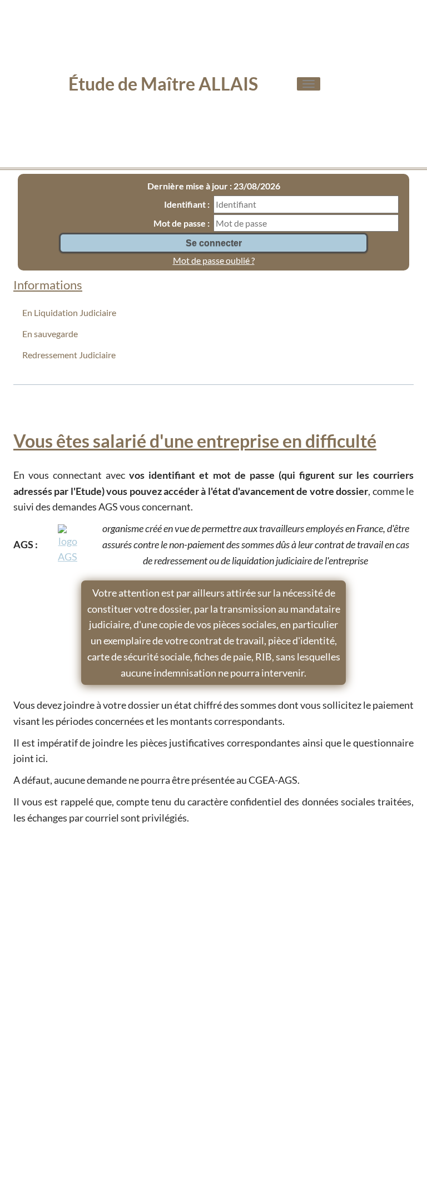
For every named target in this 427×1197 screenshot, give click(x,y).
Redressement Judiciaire (69, 354)
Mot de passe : (181, 223)
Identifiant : (187, 204)
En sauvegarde (50, 333)
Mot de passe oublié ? (214, 260)
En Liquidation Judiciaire (69, 312)
